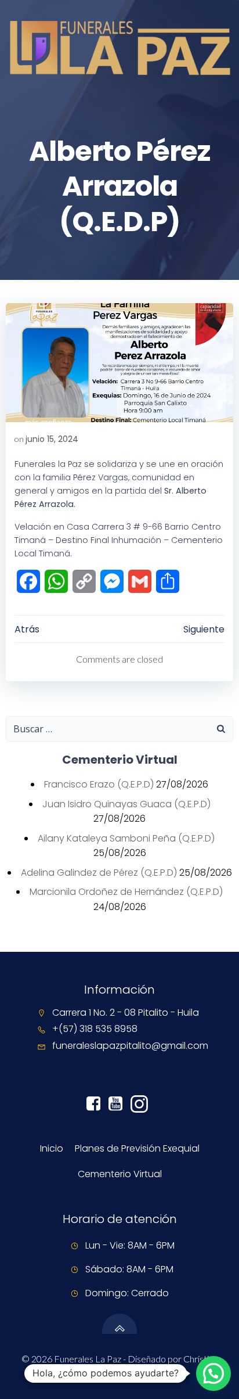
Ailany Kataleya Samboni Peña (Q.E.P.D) (126, 838)
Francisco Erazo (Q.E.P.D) (99, 784)
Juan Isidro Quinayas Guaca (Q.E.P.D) (126, 804)
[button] (213, 1373)
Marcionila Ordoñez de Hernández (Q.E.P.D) (126, 891)
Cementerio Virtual (120, 1174)
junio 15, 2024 (52, 439)
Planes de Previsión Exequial (137, 1148)
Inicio (51, 1148)
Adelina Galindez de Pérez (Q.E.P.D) (99, 872)
